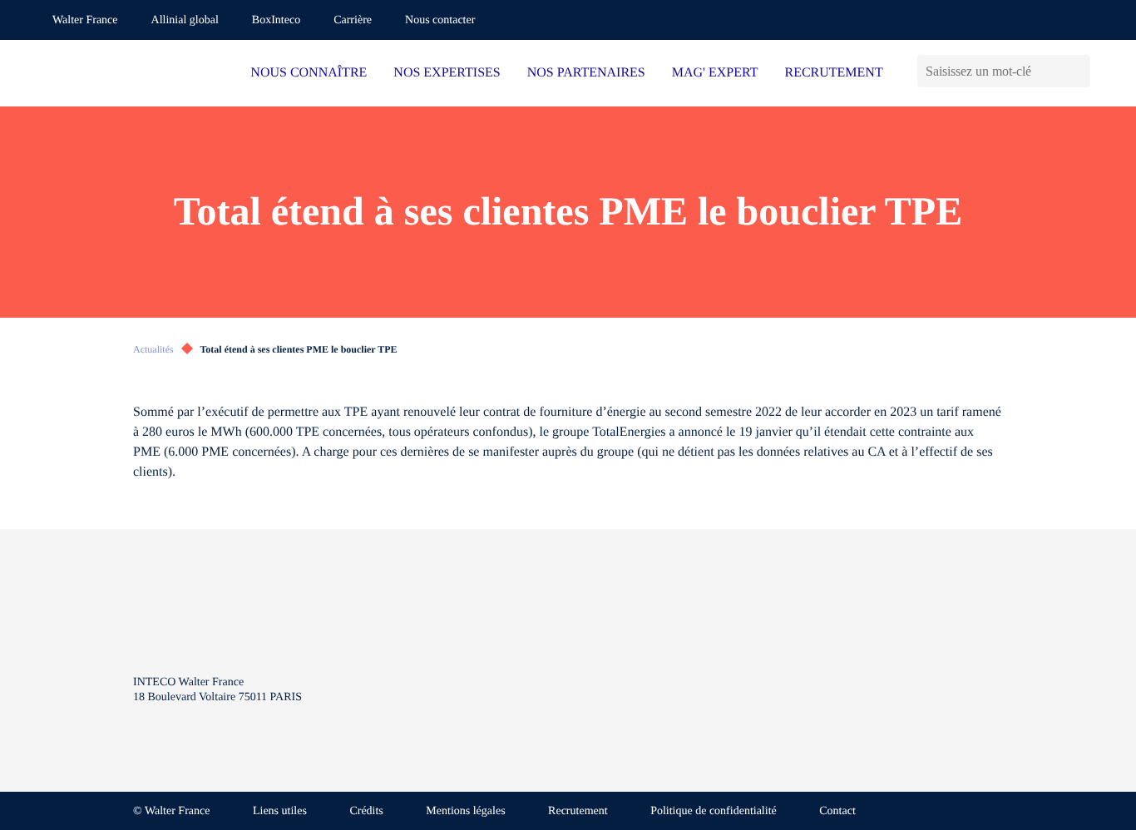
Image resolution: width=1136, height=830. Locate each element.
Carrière (352, 20)
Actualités (153, 349)
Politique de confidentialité (713, 811)
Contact (837, 811)
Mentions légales (465, 811)
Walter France (85, 20)
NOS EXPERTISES (446, 73)
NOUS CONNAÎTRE (308, 73)
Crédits (366, 811)
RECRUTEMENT (833, 73)
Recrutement (578, 811)
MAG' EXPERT (715, 73)
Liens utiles (280, 811)
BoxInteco (276, 20)
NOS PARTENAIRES (586, 73)
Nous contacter (440, 20)
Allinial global (185, 20)
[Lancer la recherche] (1077, 71)
